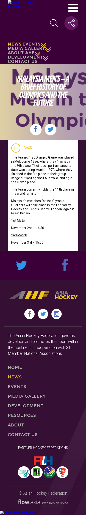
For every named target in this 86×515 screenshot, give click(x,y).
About (16, 425)
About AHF (21, 53)
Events (31, 44)
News (15, 44)
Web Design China (54, 503)
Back (28, 148)
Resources (22, 415)
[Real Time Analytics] (18, 513)
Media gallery (26, 48)
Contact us (23, 61)
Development (25, 57)
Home (15, 367)
